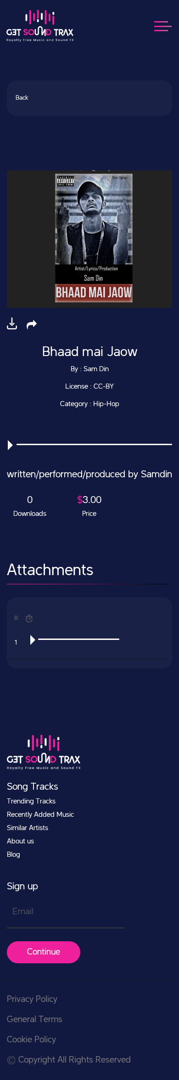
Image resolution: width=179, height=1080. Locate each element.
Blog (13, 855)
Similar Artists (27, 828)
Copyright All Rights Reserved (74, 1060)
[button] (32, 324)
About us (20, 841)
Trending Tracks (31, 801)
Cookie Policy (31, 1040)
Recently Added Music (40, 815)
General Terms (34, 1019)
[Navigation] (168, 25)
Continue (43, 952)
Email (23, 911)
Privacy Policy (32, 999)
